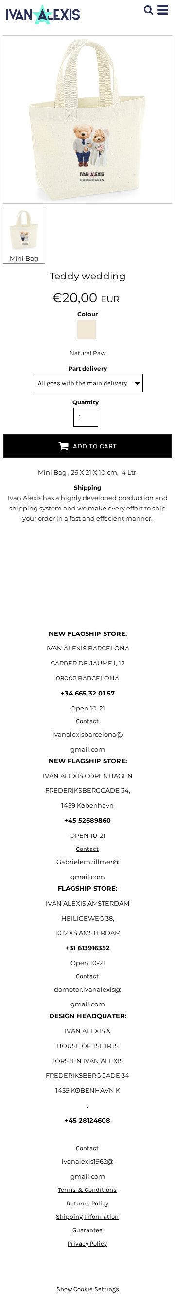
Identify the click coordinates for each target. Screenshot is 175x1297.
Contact (87, 721)
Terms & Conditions (87, 1189)
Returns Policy (87, 1203)
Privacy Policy (87, 1243)
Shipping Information (87, 1216)
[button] (148, 10)
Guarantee (87, 1230)
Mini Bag (24, 258)
